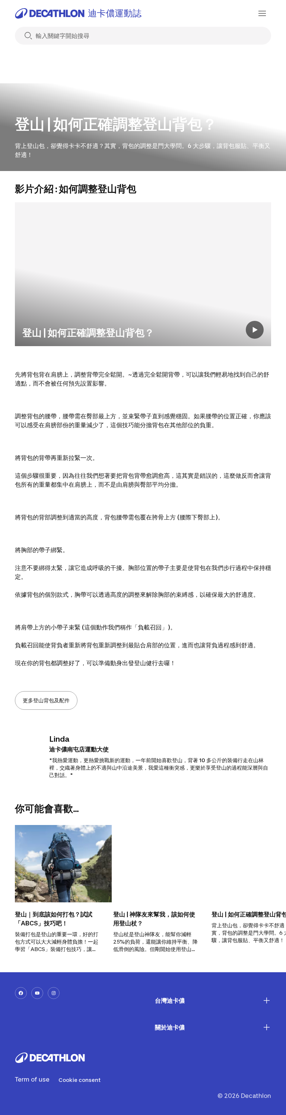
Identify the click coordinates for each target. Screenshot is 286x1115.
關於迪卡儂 (170, 1027)
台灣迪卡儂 (170, 1000)
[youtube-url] (37, 993)
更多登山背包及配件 (46, 700)
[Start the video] (255, 330)
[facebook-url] (21, 993)
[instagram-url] (54, 993)
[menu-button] (262, 13)
